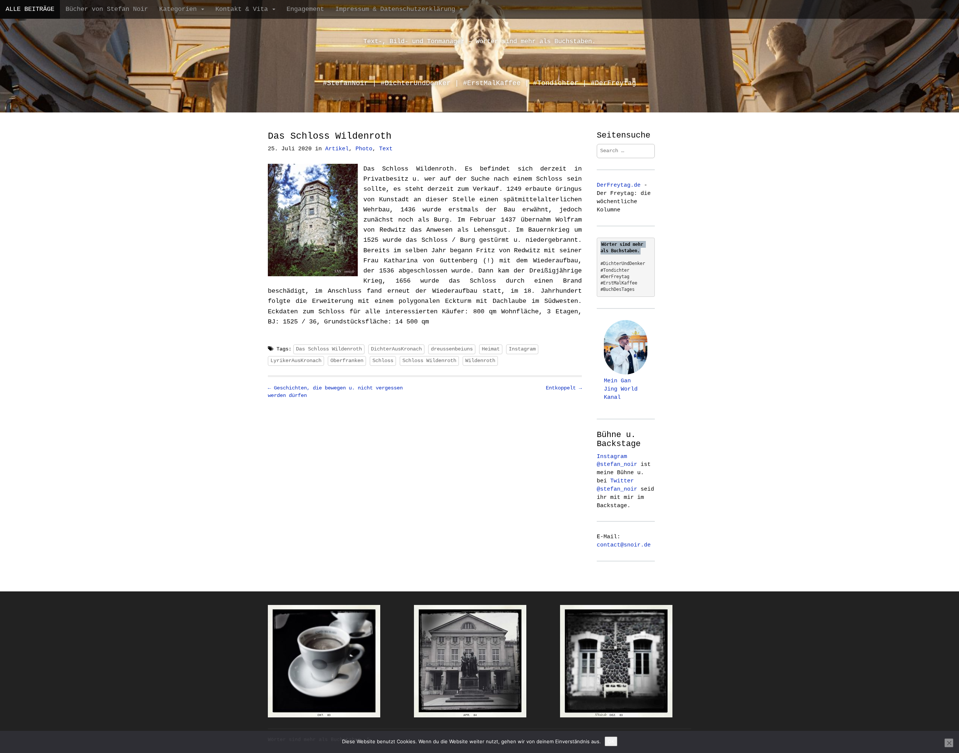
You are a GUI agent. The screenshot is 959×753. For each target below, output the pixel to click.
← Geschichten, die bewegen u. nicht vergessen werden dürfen (335, 391)
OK (611, 741)
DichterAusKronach (396, 349)
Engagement (305, 9)
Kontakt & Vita (243, 9)
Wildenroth (480, 361)
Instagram (522, 349)
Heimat (491, 349)
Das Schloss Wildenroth (329, 349)
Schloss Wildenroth (429, 361)
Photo (364, 149)
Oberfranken (346, 361)
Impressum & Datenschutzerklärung (397, 9)
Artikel (337, 149)
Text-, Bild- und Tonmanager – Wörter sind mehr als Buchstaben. (479, 41)
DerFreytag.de (619, 185)
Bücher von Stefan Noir (107, 9)
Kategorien (179, 9)
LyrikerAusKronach (295, 361)
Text (386, 149)
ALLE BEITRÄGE (30, 9)
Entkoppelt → (564, 388)
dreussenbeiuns (452, 349)
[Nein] (948, 742)
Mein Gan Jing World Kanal (621, 389)
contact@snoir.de (624, 545)
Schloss (382, 361)
